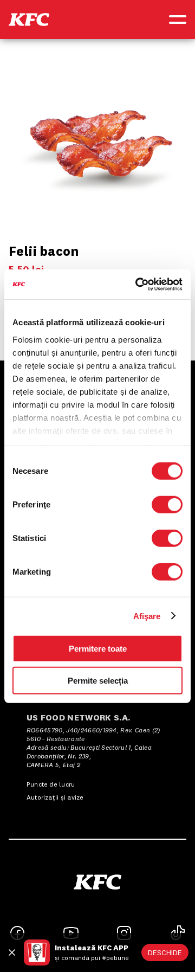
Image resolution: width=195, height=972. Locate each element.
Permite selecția (98, 680)
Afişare (147, 615)
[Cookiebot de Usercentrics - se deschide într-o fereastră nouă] (138, 284)
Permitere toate (98, 648)
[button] (29, 19)
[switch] (167, 504)
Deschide (165, 952)
